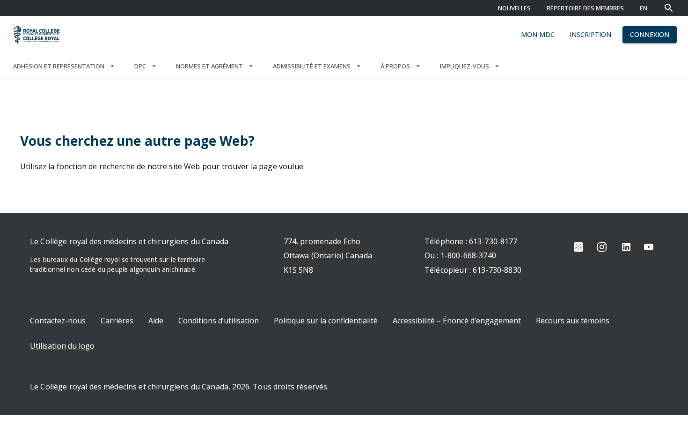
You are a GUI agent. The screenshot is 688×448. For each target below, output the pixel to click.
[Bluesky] (578, 247)
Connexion (649, 34)
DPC (140, 66)
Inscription (590, 34)
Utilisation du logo (62, 346)
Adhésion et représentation (58, 66)
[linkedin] (626, 247)
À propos (395, 66)
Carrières (117, 320)
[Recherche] (669, 8)
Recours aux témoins (572, 320)
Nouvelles (514, 8)
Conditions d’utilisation (218, 320)
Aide (155, 320)
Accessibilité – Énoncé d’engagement (457, 320)
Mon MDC (538, 34)
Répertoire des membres (585, 8)
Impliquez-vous (464, 66)
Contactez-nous (58, 320)
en (643, 8)
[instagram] (602, 247)
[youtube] (648, 247)
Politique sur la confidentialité (326, 320)
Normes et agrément (209, 66)
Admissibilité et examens (312, 66)
